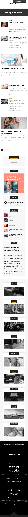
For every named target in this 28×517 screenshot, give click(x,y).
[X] (9, 490)
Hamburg (6, 253)
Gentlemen (11, 35)
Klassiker (19, 253)
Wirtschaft (9, 273)
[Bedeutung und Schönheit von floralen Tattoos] (14, 123)
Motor (8, 463)
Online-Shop (6, 263)
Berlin (19, 247)
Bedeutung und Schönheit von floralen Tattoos (12, 132)
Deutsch (18, 1)
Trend (6, 271)
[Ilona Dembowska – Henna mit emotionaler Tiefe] (4, 24)
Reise (17, 266)
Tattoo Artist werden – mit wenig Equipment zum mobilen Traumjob (17, 38)
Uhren (9, 271)
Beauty (16, 247)
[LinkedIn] (19, 490)
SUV (17, 268)
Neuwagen (13, 261)
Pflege (18, 263)
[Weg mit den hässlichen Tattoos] (14, 60)
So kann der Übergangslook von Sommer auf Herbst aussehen (16, 235)
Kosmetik (12, 255)
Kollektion (7, 255)
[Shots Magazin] (14, 3)
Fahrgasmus (11, 250)
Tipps (21, 268)
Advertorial (7, 247)
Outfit (10, 263)
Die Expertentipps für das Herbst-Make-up (16, 230)
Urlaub (12, 271)
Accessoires (11, 83)
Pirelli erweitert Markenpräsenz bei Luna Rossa (15, 220)
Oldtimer (18, 261)
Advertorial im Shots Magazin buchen (14, 481)
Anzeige (12, 247)
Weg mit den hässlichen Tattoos (12, 68)
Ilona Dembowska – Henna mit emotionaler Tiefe (17, 23)
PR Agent (13, 476)
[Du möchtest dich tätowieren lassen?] (4, 101)
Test (19, 268)
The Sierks (18, 476)
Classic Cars (6, 250)
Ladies (10, 20)
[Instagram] (17, 490)
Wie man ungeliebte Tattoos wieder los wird (16, 86)
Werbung (21, 271)
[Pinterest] (14, 490)
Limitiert (17, 255)
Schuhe (20, 266)
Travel (11, 463)
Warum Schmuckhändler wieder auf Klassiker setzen (15, 225)
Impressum (18, 497)
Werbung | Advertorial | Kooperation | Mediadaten (14, 444)
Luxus (6, 258)
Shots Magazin (14, 454)
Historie (12, 253)
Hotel (15, 253)
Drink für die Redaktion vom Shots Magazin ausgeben (14, 478)
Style (14, 268)
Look (20, 255)
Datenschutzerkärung (12, 497)
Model (16, 258)
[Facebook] (11, 490)
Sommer (6, 268)
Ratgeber (13, 266)
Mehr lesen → (4, 78)
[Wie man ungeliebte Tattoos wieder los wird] (4, 86)
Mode (12, 258)
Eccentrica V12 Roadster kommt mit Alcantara (15, 214)
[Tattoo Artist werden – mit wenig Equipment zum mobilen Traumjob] (4, 38)
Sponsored (19, 463)
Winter (5, 273)
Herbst (9, 253)
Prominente (7, 266)
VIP (17, 271)
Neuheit (6, 261)
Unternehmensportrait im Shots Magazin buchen (14, 486)
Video (16, 271)
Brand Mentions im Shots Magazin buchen (14, 484)
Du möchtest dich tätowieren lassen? (16, 100)
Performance (14, 263)
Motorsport (20, 258)
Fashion (17, 250)
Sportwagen (10, 268)
